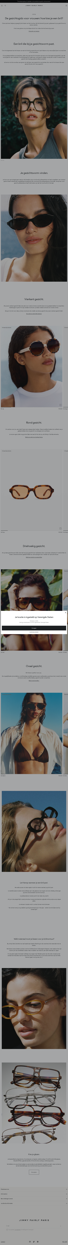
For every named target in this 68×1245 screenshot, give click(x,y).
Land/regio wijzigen (34, 631)
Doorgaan (34, 628)
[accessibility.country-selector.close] (65, 612)
